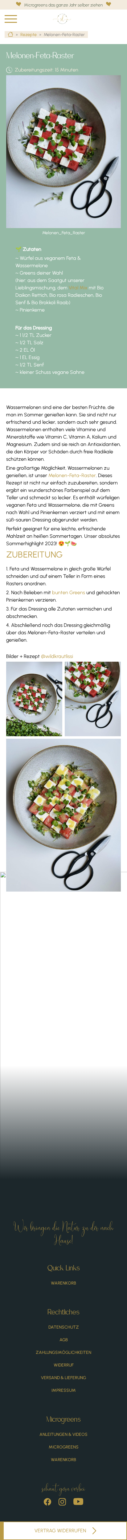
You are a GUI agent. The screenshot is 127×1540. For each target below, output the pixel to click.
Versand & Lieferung (63, 1377)
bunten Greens (68, 592)
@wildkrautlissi (57, 656)
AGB (63, 1339)
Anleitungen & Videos (63, 1434)
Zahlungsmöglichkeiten (63, 1352)
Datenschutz (63, 1327)
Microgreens (64, 1447)
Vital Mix (78, 288)
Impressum (63, 1390)
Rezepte (28, 35)
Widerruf (64, 1365)
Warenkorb (63, 1283)
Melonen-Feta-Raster (72, 475)
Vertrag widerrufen (60, 1531)
